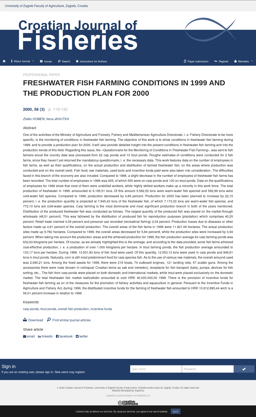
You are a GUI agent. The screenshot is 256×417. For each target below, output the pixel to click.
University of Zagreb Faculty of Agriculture (46, 5)
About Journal (21, 61)
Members (243, 61)
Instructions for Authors (92, 61)
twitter (83, 336)
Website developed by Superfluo (128, 390)
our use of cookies (158, 411)
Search (65, 61)
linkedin (47, 336)
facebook (66, 336)
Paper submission (197, 61)
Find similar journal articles (71, 320)
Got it (175, 411)
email (30, 336)
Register (222, 61)
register (80, 372)
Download (35, 320)
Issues (47, 61)
